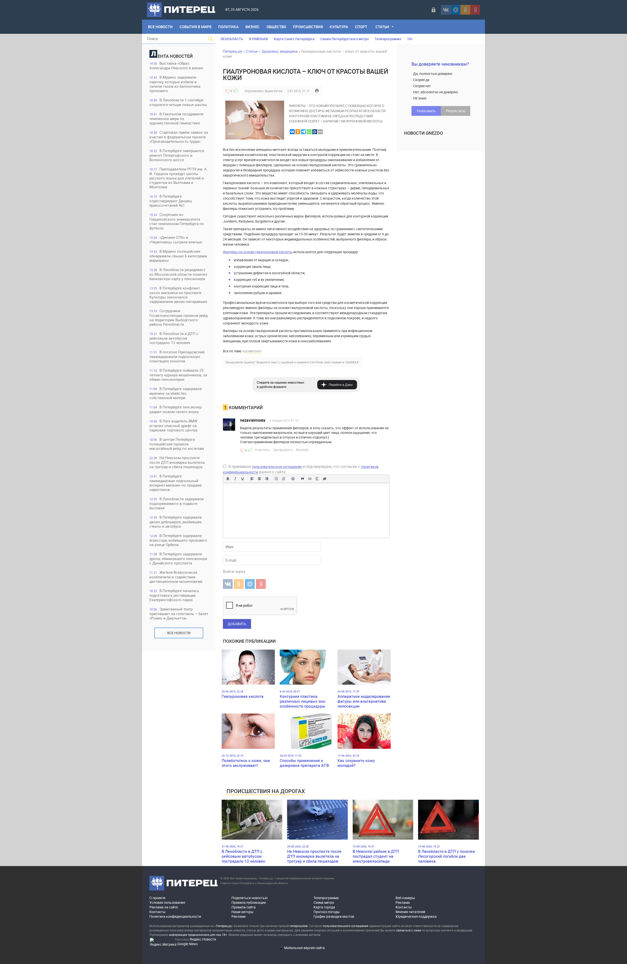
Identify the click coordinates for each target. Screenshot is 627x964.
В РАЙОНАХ (258, 38)
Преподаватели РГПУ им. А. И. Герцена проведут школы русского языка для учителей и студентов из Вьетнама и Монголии (178, 178)
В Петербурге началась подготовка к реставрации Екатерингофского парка (174, 595)
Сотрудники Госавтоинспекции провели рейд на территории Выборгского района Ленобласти (178, 317)
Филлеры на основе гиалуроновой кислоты (258, 252)
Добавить (237, 623)
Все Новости (160, 26)
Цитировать (283, 449)
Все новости (179, 633)
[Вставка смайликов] (293, 478)
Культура (339, 26)
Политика (228, 26)
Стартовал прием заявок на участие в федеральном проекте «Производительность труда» (178, 137)
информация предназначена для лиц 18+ (198, 935)
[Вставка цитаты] (302, 478)
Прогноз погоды (327, 911)
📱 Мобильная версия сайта (302, 947)
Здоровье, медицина (279, 51)
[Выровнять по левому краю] (252, 478)
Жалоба (302, 449)
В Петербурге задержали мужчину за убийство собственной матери (175, 393)
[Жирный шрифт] (227, 478)
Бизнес (252, 26)
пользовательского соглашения (345, 926)
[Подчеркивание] (242, 478)
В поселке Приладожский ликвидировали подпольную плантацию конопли (177, 356)
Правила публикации (248, 902)
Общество (276, 26)
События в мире (195, 26)
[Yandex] (475, 10)
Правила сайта (243, 907)
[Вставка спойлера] (317, 478)
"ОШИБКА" (352, 362)
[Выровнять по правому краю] (266, 478)
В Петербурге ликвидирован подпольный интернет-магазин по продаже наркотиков (175, 483)
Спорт (361, 26)
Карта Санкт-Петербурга (294, 38)
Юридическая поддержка (416, 916)
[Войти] (433, 10)
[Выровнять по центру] (259, 478)
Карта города (324, 907)
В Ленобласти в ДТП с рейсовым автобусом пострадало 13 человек (173, 338)
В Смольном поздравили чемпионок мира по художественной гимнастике (176, 118)
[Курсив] (235, 478)
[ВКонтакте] (446, 10)
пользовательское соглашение (277, 466)
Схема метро (324, 902)
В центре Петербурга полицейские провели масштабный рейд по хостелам (176, 444)
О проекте (157, 897)
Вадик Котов (273, 91)
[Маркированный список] (276, 478)
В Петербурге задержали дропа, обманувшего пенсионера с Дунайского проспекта (178, 558)
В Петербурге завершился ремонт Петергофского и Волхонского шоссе (176, 155)
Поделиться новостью (249, 897)
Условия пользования (167, 902)
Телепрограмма (388, 38)
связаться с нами (408, 930)
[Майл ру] (455, 10)
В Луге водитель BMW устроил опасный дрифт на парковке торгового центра (173, 425)
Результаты (455, 110)
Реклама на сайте (163, 907)
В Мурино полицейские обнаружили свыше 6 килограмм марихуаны (178, 256)
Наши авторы (242, 911)
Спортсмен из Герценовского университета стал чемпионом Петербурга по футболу (176, 221)
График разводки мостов (334, 916)
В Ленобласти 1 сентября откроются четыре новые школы (178, 102)
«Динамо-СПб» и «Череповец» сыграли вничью (175, 239)
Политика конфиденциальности (175, 916)
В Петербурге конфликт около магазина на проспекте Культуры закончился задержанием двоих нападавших (178, 295)
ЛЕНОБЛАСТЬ (231, 38)
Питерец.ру (232, 51)
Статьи (382, 26)
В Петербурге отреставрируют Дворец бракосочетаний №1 (170, 201)
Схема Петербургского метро (344, 38)
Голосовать (426, 110)
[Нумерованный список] (283, 478)
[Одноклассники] (465, 10)
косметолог (252, 351)
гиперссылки (299, 926)
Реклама (238, 916)
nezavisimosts (252, 420)
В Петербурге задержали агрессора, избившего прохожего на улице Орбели (178, 540)
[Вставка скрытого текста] (324, 478)
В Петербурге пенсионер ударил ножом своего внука (175, 409)
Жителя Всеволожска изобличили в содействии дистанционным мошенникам (175, 577)
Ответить (262, 449)
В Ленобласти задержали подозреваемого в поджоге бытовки (176, 503)
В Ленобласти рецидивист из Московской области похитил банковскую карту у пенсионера (178, 274)
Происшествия (308, 26)
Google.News (187, 943)
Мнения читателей (410, 911)
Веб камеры (405, 897)
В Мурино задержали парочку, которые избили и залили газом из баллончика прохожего (174, 84)
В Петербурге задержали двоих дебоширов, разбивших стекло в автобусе (175, 522)
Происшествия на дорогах (266, 791)
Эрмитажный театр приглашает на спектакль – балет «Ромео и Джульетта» (178, 613)
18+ (410, 38)
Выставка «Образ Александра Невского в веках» (176, 65)
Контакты (157, 911)
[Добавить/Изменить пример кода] (310, 478)
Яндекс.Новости (203, 939)
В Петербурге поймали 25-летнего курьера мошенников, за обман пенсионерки (178, 375)
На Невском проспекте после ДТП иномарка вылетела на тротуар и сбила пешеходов (177, 462)
